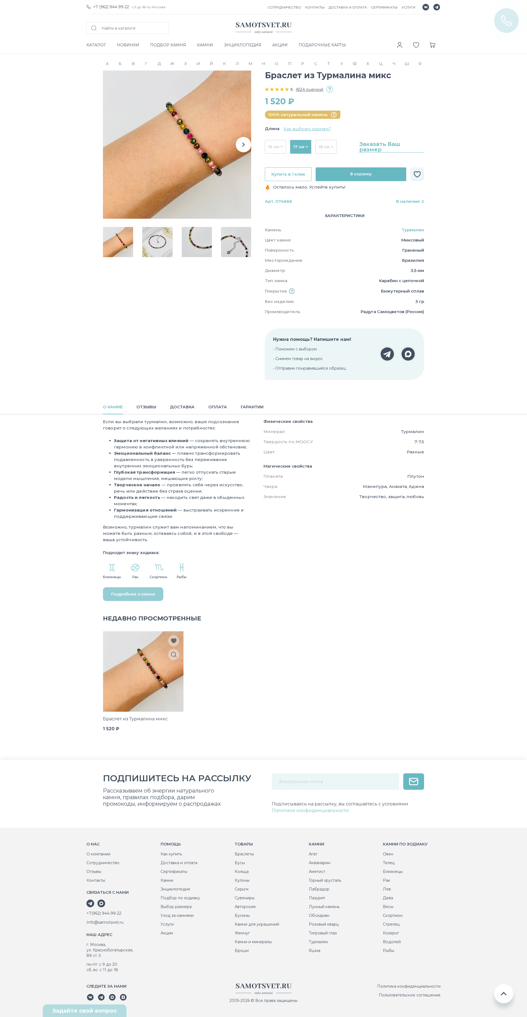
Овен (388, 854)
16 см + (275, 146)
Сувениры (244, 897)
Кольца (242, 871)
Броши (242, 950)
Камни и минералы (253, 941)
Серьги (241, 889)
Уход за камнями (177, 915)
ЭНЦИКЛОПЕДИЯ (242, 45)
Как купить (171, 854)
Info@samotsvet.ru (105, 922)
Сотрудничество (102, 862)
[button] (243, 144)
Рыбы (388, 950)
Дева (388, 897)
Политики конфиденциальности (310, 810)
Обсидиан (319, 915)
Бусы (240, 862)
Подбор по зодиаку (180, 897)
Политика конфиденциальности (409, 986)
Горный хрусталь (325, 880)
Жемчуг (242, 933)
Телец (389, 862)
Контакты (95, 880)
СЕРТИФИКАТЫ (384, 7)
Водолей (392, 941)
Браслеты (244, 854)
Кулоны (242, 880)
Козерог (391, 933)
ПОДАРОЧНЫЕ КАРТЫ (322, 45)
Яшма (314, 950)
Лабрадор (319, 889)
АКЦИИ (280, 45)
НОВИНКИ (128, 45)
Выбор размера (176, 906)
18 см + (325, 146)
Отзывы (93, 871)
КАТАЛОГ (96, 45)
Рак (386, 880)
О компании (98, 854)
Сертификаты (174, 871)
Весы (388, 906)
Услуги (167, 924)
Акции (167, 933)
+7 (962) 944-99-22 (111, 6)
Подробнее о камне (133, 594)
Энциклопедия (175, 889)
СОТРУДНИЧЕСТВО (284, 7)
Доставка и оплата (179, 862)
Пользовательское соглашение (410, 995)
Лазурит (317, 897)
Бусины (242, 915)
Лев (387, 889)
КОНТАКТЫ (314, 7)
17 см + (300, 146)
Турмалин (413, 229)
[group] (177, 145)
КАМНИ (205, 45)
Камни (167, 880)
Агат (313, 854)
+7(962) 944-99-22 (103, 913)
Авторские (245, 906)
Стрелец (391, 924)
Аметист (317, 871)
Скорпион (393, 915)
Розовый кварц (324, 924)
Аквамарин (319, 862)
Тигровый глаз (323, 933)
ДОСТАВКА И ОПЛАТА (348, 7)
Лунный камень (324, 906)
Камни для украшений (257, 924)
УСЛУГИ (408, 7)
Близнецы (393, 871)
